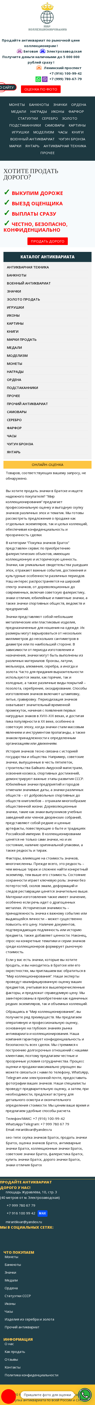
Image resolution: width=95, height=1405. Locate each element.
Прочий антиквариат (22, 1327)
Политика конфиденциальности (31, 1375)
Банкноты (13, 1264)
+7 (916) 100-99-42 (65, 73)
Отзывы (11, 1359)
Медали (11, 1280)
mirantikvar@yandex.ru (24, 1221)
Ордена (11, 1288)
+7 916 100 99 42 (26, 1213)
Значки (10, 1272)
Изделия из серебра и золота (29, 1319)
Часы (9, 1311)
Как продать (15, 1351)
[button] (85, 1395)
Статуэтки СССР (18, 1295)
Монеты (11, 1256)
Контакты (13, 1367)
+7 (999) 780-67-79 (65, 78)
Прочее (13, 395)
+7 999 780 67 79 (21, 1205)
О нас (9, 1343)
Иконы (10, 1303)
